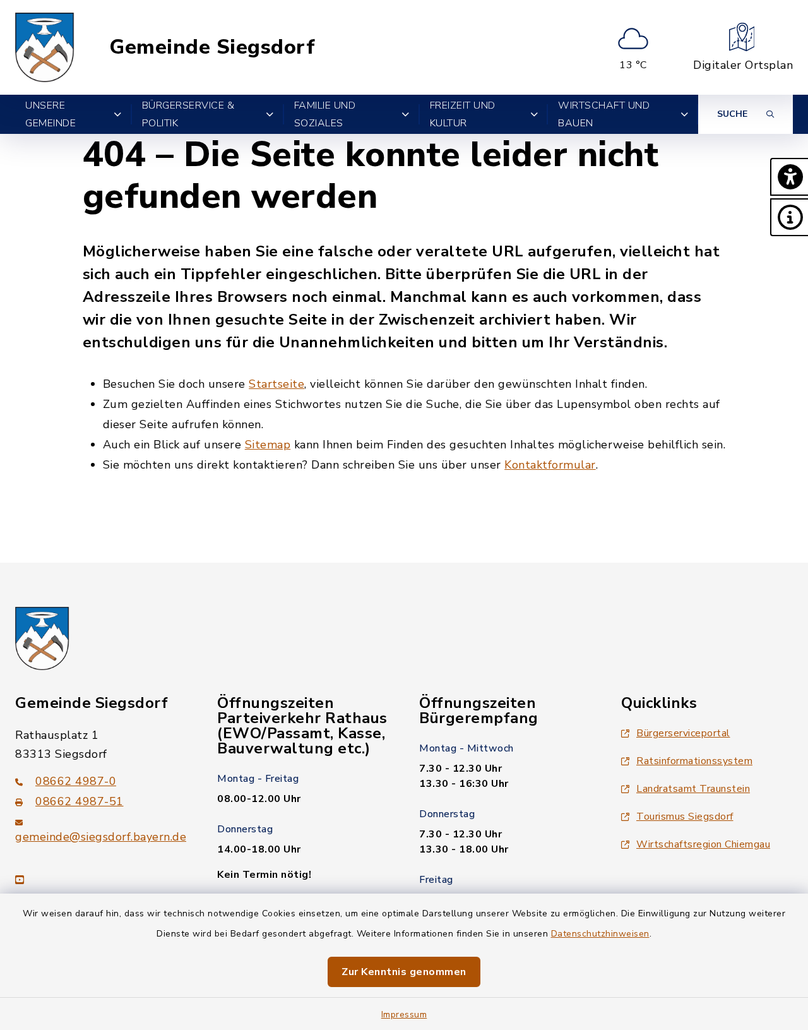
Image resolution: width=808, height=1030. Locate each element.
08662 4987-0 (75, 781)
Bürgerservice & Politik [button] (188, 114)
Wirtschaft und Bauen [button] (604, 114)
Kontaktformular (550, 464)
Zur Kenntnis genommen (404, 972)
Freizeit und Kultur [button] (463, 114)
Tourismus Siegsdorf (685, 816)
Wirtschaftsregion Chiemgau (703, 844)
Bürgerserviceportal (683, 733)
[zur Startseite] (44, 47)
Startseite (276, 384)
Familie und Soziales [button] (325, 114)
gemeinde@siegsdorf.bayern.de (100, 836)
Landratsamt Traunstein (693, 789)
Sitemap (268, 444)
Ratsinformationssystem (694, 761)
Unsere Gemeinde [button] (50, 114)
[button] (789, 177)
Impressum (404, 1015)
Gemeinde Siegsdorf (212, 47)
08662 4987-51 (79, 801)
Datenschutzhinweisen (600, 934)
